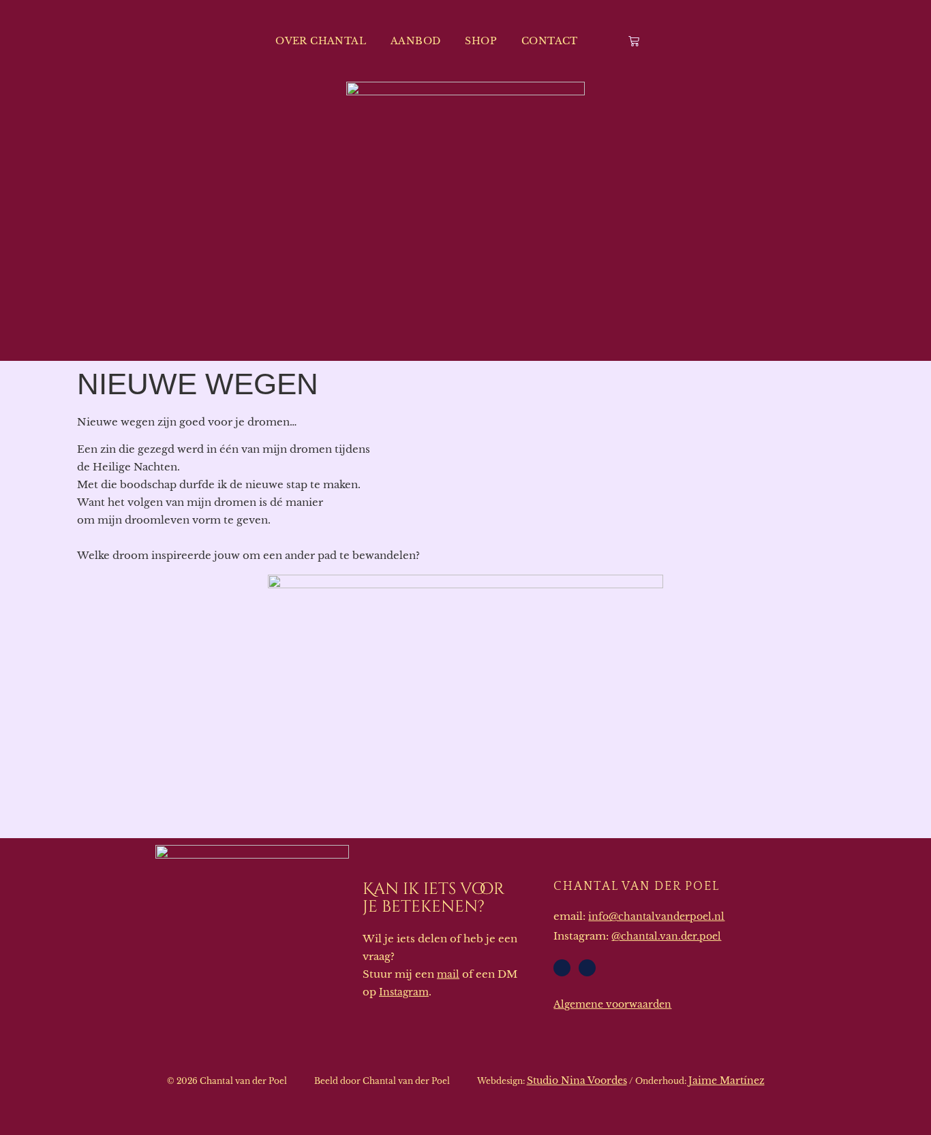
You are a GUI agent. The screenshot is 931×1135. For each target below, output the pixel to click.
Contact (549, 41)
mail (448, 974)
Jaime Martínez (726, 1080)
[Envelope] (561, 967)
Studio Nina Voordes (577, 1080)
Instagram (404, 992)
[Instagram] (587, 967)
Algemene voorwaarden (612, 1004)
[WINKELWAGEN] (634, 40)
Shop (481, 41)
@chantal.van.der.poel (666, 936)
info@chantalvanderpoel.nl (656, 916)
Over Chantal (320, 41)
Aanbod (415, 41)
